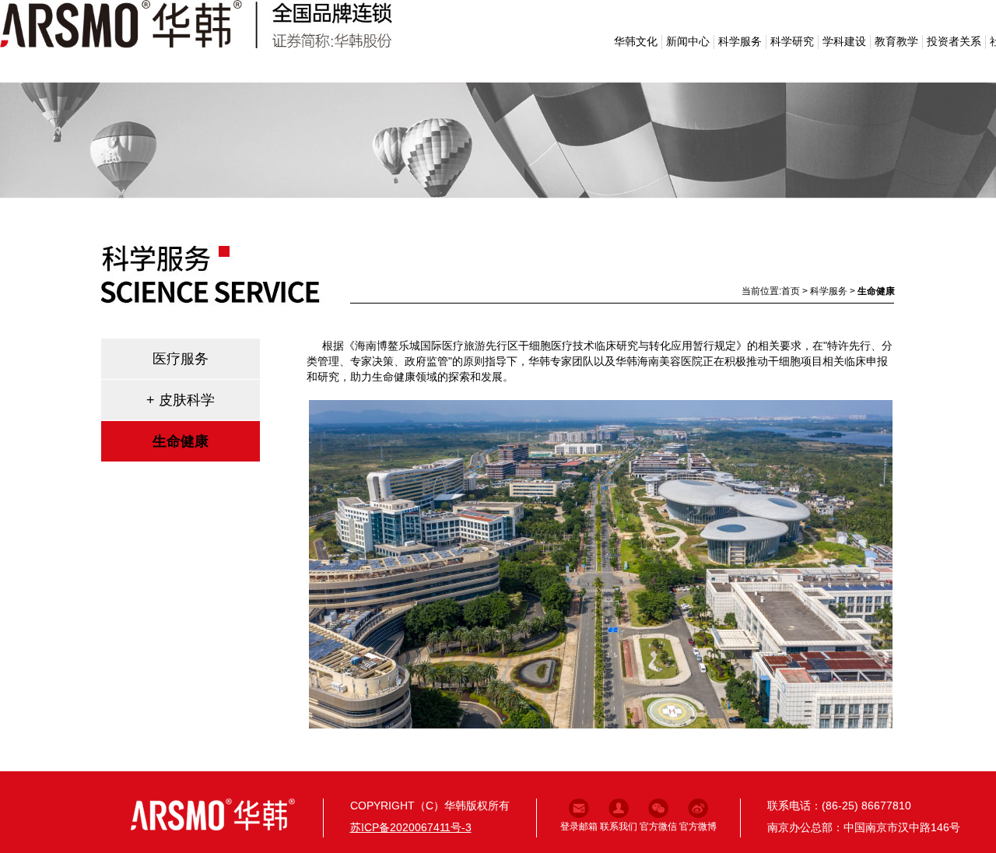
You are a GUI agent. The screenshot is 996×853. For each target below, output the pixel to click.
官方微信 (658, 826)
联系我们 (618, 826)
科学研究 (792, 41)
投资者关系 (954, 41)
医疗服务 (181, 359)
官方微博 (698, 826)
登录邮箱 (579, 826)
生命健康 (876, 291)
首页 (790, 291)
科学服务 (740, 41)
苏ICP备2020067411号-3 (411, 827)
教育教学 (896, 41)
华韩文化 (636, 41)
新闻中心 (688, 41)
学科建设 (844, 41)
